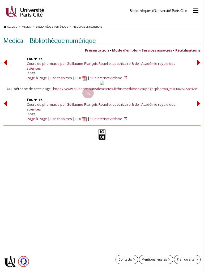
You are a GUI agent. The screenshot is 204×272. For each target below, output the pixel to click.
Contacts (125, 259)
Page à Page (37, 77)
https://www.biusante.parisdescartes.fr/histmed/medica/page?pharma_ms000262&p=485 (125, 88)
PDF (78, 77)
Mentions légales (154, 259)
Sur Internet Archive (106, 77)
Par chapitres (61, 77)
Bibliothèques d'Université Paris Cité (158, 11)
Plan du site (185, 259)
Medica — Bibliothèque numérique (49, 40)
